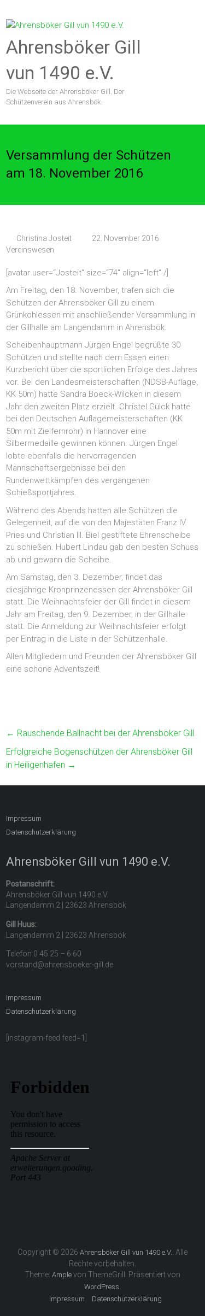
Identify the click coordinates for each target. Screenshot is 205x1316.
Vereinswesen (30, 249)
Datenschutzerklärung (41, 832)
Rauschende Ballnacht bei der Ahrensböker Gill (100, 733)
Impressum (24, 818)
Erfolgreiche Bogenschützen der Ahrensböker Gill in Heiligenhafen (99, 758)
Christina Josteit (44, 238)
